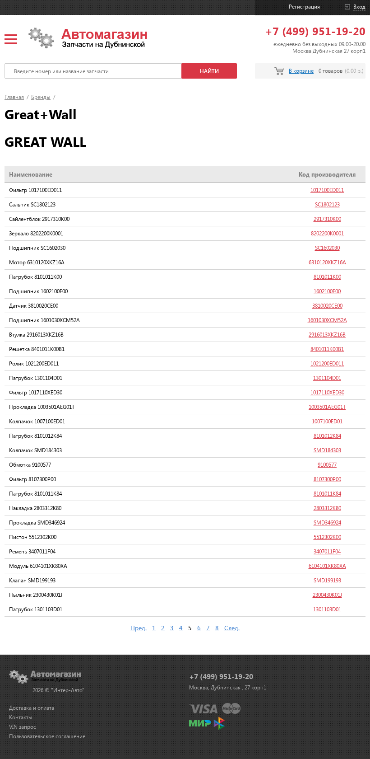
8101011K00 (327, 276)
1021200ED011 (327, 363)
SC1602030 (327, 247)
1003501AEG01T (327, 406)
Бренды (41, 97)
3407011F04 (327, 551)
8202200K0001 (327, 233)
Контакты (20, 717)
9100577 (327, 464)
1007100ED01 (327, 421)
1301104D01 (327, 378)
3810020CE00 (327, 305)
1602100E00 (327, 291)
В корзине (301, 70)
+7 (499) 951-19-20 (315, 30)
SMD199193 (327, 580)
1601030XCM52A (327, 320)
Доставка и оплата (31, 707)
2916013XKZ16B (327, 334)
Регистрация (304, 6)
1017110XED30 (327, 392)
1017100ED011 (327, 190)
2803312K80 (327, 508)
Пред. (138, 627)
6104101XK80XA (327, 565)
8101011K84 (327, 493)
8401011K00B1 (327, 349)
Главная (14, 97)
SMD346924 (327, 522)
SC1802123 (327, 204)
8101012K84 (327, 435)
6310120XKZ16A (327, 262)
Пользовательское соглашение (47, 736)
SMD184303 (327, 450)
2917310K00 (327, 219)
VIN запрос (22, 726)
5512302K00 (327, 537)
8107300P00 (327, 479)
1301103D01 (327, 609)
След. (232, 627)
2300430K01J (327, 594)
